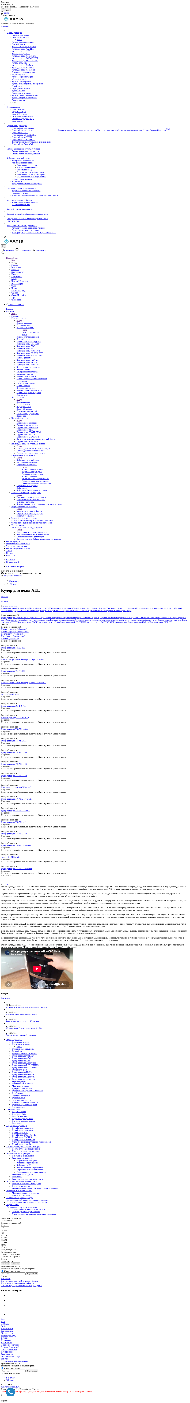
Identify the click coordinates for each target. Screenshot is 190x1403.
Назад (14, 260)
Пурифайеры (7, 1352)
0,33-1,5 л (5, 1324)
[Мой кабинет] (2, 253)
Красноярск (16, 276)
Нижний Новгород (19, 281)
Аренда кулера (81, 620)
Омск (13, 286)
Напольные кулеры (96, 620)
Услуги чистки (168, 608)
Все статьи (5, 1278)
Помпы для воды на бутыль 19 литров (33, 448)
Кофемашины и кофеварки (28, 460)
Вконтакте (13, 581)
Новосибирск (17, 283)
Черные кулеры (54, 617)
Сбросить (15, 1264)
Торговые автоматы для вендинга (31, 497)
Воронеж (15, 269)
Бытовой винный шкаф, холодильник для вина (39, 610)
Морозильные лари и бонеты (29, 511)
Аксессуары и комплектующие (14, 1361)
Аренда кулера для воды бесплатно (21, 1014)
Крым (14, 279)
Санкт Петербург (18, 295)
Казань (14, 274)
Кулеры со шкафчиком (108, 617)
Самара (14, 293)
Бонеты (4, 1359)
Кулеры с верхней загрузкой (62, 620)
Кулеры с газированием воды (37, 620)
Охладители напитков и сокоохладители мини (80, 610)
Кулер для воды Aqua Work (48, 622)
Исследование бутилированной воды (17, 1283)
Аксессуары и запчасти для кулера (32, 532)
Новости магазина (12, 1271)
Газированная (7, 1331)
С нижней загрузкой (10, 1347)
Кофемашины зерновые (32, 469)
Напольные (6, 1340)
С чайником (154, 617)
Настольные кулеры (30, 332)
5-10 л (3, 1326)
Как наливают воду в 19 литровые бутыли (19, 1281)
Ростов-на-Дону (18, 290)
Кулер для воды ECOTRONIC (100, 622)
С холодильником (9, 1349)
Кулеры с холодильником (133, 620)
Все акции (5, 998)
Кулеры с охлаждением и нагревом (133, 617)
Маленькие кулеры (90, 617)
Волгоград (16, 267)
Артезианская (7, 1328)
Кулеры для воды (24, 323)
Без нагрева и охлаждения (35, 617)
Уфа (13, 297)
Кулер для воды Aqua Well (12, 617)
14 (7, 884)
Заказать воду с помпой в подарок (21, 1035)
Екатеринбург (17, 272)
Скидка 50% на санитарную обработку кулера (26, 1007)
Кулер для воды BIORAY (160, 622)
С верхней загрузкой (10, 1345)
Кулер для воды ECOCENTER (73, 622)
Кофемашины (7, 1354)
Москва (14, 265)
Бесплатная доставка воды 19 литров (22, 1021)
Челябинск (16, 300)
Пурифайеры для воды (27, 423)
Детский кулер (151, 620)
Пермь (14, 288)
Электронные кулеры (14, 620)
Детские (4, 1338)
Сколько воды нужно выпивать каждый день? (21, 1285)
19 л (3, 1321)
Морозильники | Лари (10, 1356)
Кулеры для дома (120, 622)
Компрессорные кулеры (71, 617)
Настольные (6, 1342)
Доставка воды (23, 402)
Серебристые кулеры (168, 617)
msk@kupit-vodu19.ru (13, 576)
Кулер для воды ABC (27, 622)
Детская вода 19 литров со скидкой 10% (23, 1028)
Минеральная (7, 1333)
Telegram (13, 584)
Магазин (15, 316)
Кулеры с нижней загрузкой (170, 620)
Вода (3, 1319)
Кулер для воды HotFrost (138, 622)
